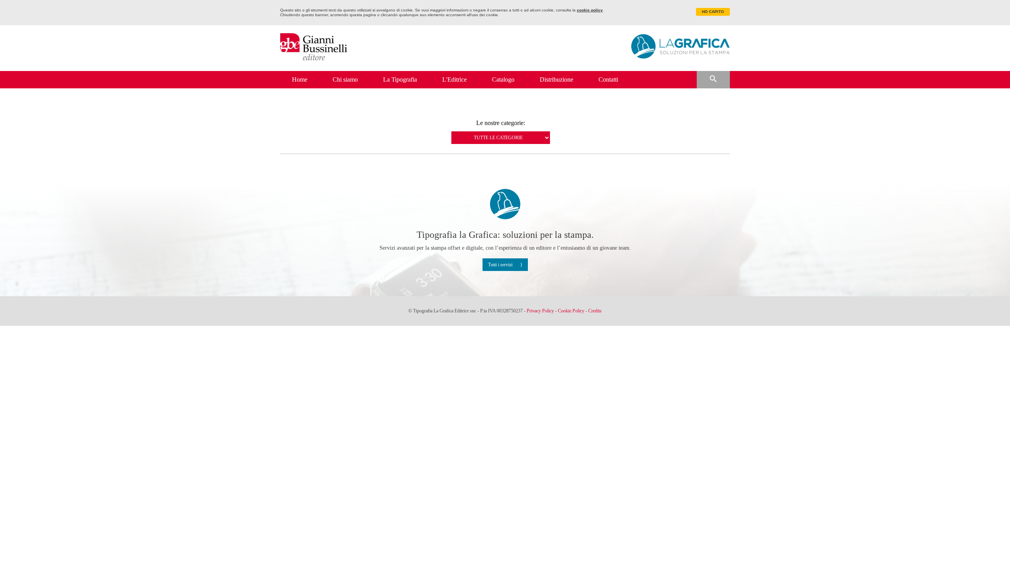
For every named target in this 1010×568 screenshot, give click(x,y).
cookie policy (590, 10)
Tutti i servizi (500, 264)
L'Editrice (454, 79)
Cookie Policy (571, 311)
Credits (595, 311)
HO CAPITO (713, 11)
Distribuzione (556, 79)
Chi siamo (345, 79)
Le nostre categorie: (500, 123)
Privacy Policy (540, 311)
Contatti (608, 79)
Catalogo (503, 79)
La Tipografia (400, 79)
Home (299, 79)
